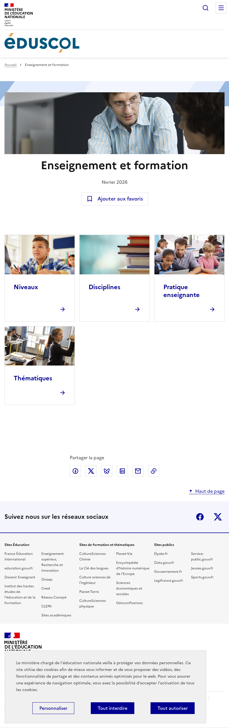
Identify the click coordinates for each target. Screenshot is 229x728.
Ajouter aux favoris (120, 198)
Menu (221, 7)
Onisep (47, 579)
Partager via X (91, 471)
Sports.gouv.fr (202, 577)
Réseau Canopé (53, 597)
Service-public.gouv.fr (202, 556)
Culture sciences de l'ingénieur (95, 580)
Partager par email (138, 471)
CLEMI (46, 606)
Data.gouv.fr (164, 562)
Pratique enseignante (181, 291)
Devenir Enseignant (19, 577)
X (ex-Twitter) (218, 517)
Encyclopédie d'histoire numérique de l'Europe (132, 568)
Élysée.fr (161, 553)
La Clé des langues (93, 568)
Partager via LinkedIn (122, 471)
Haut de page (210, 491)
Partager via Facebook (75, 471)
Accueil (10, 64)
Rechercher (205, 7)
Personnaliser (53, 708)
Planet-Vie (124, 553)
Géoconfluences (129, 603)
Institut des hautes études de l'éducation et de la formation (19, 595)
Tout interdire (112, 708)
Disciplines (104, 287)
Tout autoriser (173, 708)
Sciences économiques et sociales (129, 588)
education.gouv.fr (18, 568)
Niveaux (26, 287)
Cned (45, 588)
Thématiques (33, 378)
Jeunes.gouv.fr (202, 568)
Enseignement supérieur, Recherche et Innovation (52, 562)
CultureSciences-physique (92, 603)
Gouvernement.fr (168, 571)
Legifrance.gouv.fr (168, 580)
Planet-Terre (89, 591)
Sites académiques (56, 615)
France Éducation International (18, 556)
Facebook (200, 517)
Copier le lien (153, 471)
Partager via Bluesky (106, 471)
